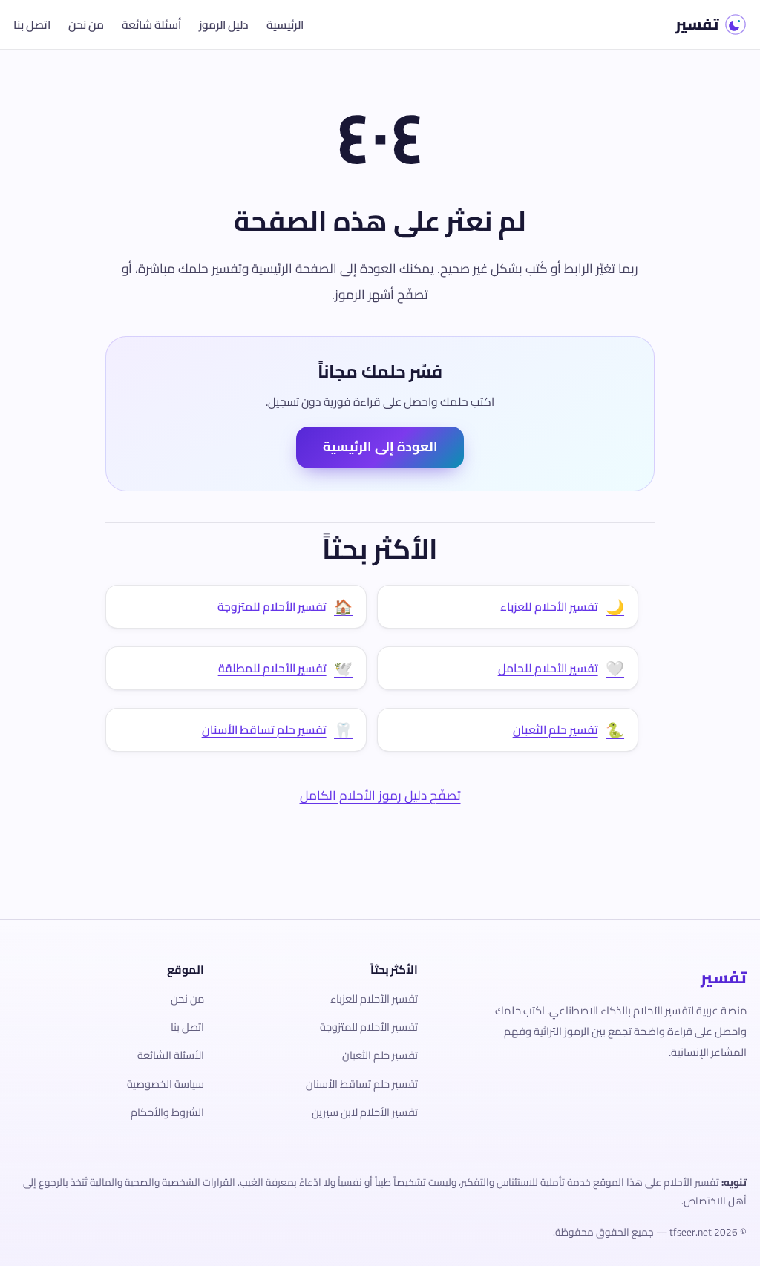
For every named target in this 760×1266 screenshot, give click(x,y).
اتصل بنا (31, 25)
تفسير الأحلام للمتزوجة (369, 1027)
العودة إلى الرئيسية (380, 446)
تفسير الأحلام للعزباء (374, 998)
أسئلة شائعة (151, 25)
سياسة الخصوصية (165, 1084)
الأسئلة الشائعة (170, 1055)
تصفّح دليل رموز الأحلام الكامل (380, 795)
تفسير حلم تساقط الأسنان (362, 1084)
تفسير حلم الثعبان (380, 1055)
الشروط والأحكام (167, 1112)
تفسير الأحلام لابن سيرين (365, 1112)
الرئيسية (285, 25)
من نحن (86, 25)
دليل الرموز (224, 25)
